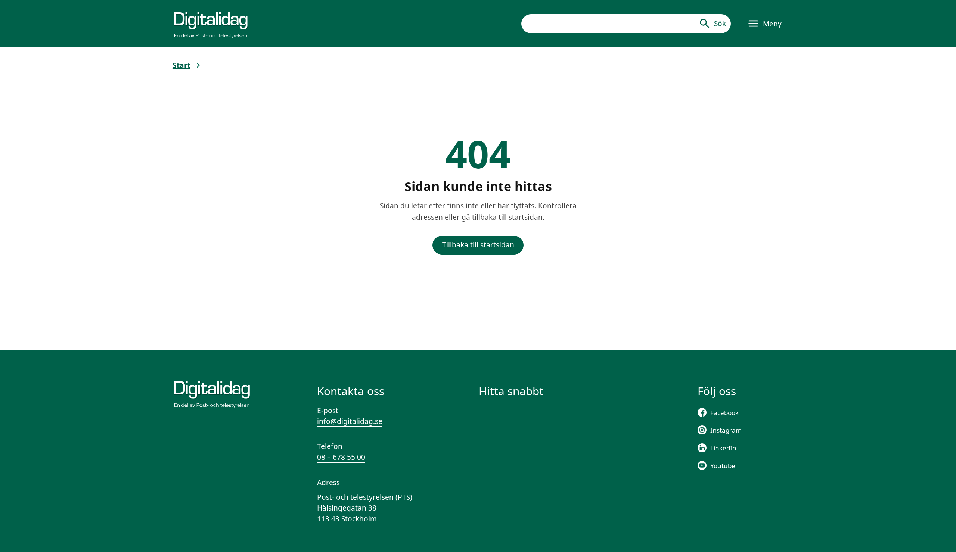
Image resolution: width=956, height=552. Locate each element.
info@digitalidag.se (349, 421)
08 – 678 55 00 (341, 457)
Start (181, 65)
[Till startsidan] (211, 23)
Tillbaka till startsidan (478, 245)
